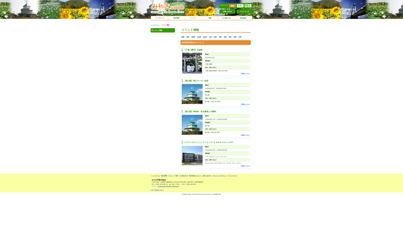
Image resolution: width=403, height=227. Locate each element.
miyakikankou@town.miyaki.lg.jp (168, 186)
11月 (199, 37)
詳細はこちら (245, 73)
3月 (220, 37)
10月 (193, 37)
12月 (205, 37)
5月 (230, 37)
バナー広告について (157, 190)
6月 (235, 37)
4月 (225, 37)
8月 (183, 37)
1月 (210, 37)
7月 (240, 37)
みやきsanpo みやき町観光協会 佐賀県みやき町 (168, 8)
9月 (187, 37)
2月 (215, 37)
